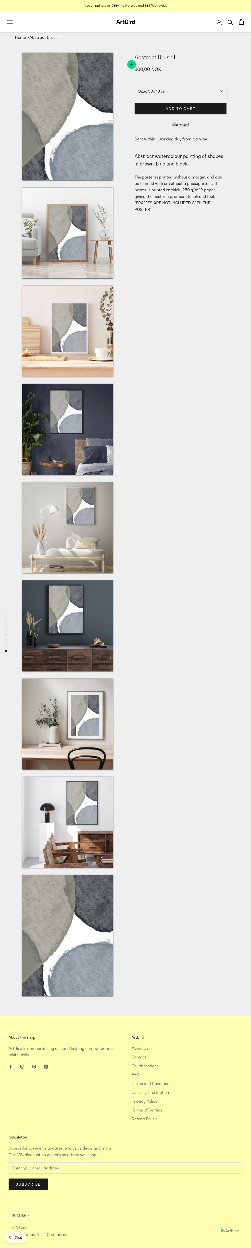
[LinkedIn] (46, 1066)
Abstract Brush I (44, 37)
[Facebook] (11, 1066)
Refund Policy (144, 1118)
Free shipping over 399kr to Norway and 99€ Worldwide (125, 5)
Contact (139, 1057)
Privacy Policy (144, 1101)
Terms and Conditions (151, 1083)
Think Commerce (51, 1234)
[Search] (230, 22)
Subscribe (28, 1184)
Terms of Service (147, 1110)
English (19, 1216)
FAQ (135, 1074)
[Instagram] (22, 1066)
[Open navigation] (10, 22)
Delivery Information (150, 1092)
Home (20, 37)
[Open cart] (241, 22)
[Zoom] (131, 64)
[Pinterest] (34, 1066)
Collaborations (145, 1065)
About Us (140, 1048)
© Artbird (19, 1227)
